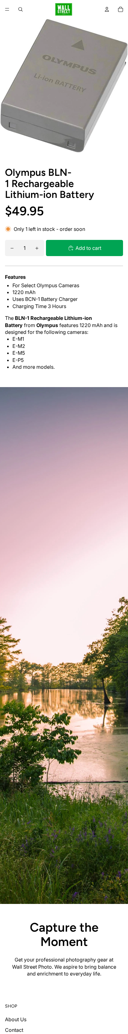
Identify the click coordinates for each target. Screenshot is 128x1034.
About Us (15, 1019)
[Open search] (20, 9)
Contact (14, 1030)
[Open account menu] (107, 9)
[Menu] (7, 9)
